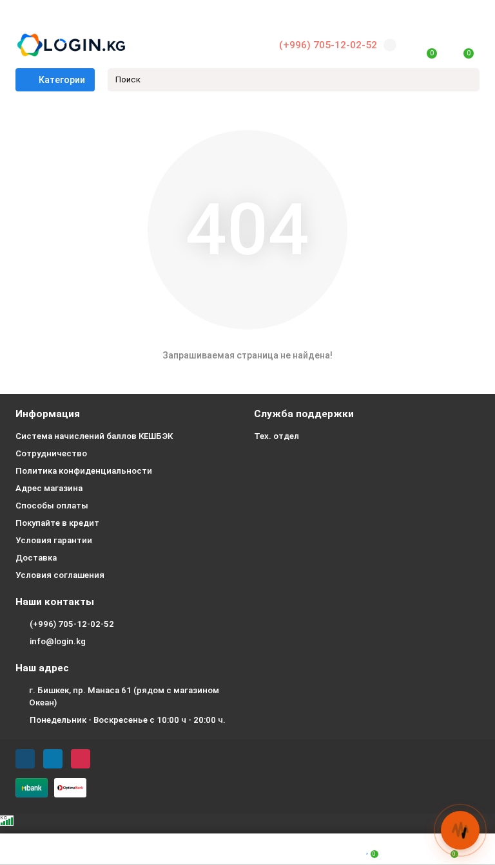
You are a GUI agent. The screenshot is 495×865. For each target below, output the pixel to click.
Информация (47, 414)
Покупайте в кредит (57, 523)
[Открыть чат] (460, 830)
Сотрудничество (51, 453)
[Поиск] (466, 80)
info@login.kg (58, 641)
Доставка (36, 558)
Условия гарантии (53, 540)
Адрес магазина (48, 488)
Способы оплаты (51, 505)
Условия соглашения (59, 575)
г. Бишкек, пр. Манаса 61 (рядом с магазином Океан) (124, 696)
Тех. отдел (276, 436)
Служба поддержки (304, 414)
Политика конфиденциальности (83, 471)
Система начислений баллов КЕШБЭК (94, 436)
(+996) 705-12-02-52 (328, 45)
